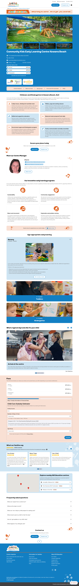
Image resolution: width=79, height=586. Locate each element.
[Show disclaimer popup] (46, 449)
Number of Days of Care (13, 414)
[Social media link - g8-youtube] (55, 570)
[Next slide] (71, 448)
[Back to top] (39, 541)
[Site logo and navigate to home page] (21, 4)
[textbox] (39, 416)
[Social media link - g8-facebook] (52, 570)
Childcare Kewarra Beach (24, 8)
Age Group (10, 428)
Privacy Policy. (30, 434)
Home (10, 8)
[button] (8, 29)
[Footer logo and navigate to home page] (13, 548)
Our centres (14, 8)
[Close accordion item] (70, 239)
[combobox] (39, 416)
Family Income (11, 408)
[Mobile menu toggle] (71, 5)
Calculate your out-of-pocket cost (18, 75)
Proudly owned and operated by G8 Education (62, 584)
